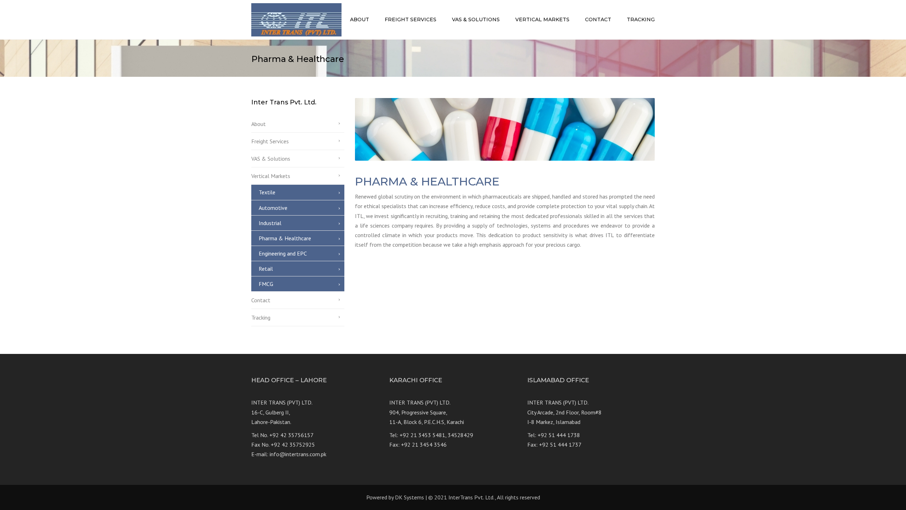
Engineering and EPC (283, 253)
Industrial (270, 223)
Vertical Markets (542, 19)
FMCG (266, 283)
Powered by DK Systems (395, 497)
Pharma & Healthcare (285, 238)
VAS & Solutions (476, 19)
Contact (598, 19)
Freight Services (410, 19)
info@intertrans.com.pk (298, 454)
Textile (267, 192)
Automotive (273, 207)
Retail (266, 268)
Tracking (641, 19)
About (359, 19)
